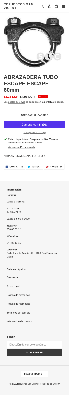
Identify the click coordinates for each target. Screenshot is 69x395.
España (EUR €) (33, 373)
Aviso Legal (13, 286)
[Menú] (63, 6)
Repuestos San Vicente (18, 6)
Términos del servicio (18, 312)
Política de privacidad (18, 295)
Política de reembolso (18, 303)
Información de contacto (20, 321)
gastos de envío (16, 101)
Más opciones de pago (35, 132)
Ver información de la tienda (21, 147)
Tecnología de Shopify (49, 384)
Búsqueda (12, 277)
